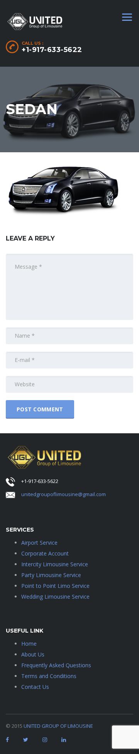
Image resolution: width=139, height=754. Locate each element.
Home (29, 643)
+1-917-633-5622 (52, 49)
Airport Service (39, 542)
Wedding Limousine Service (55, 596)
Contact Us (35, 686)
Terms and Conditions (48, 676)
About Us (32, 654)
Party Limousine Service (51, 575)
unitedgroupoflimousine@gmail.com (63, 494)
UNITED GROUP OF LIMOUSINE (58, 725)
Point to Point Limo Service (55, 585)
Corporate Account (45, 553)
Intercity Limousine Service (54, 564)
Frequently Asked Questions (56, 665)
